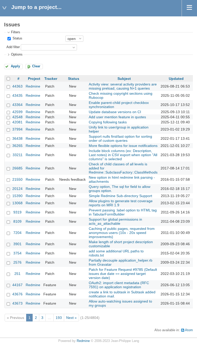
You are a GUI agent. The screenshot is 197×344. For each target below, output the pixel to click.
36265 (17, 146)
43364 (17, 105)
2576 (17, 262)
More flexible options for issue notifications (123, 146)
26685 (17, 168)
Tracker (50, 79)
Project (34, 79)
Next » (71, 318)
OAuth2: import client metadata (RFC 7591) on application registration (119, 285)
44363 (17, 86)
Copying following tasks (108, 122)
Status (17, 38)
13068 (17, 203)
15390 (17, 196)
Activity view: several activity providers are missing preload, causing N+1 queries (123, 86)
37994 (17, 129)
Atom (189, 330)
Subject (124, 79)
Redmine (33, 86)
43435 (17, 95)
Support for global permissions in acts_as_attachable (115, 221)
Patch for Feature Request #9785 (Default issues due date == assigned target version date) (123, 273)
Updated (176, 79)
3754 (17, 253)
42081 (17, 122)
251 (17, 274)
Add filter (13, 47)
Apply (15, 66)
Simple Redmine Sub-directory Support (120, 196)
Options (17, 54)
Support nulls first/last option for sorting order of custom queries (120, 138)
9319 (17, 212)
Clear (36, 66)
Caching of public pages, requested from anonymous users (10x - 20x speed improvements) (122, 233)
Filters (15, 32)
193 (59, 318)
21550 (17, 179)
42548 (17, 117)
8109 (17, 221)
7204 (17, 233)
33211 (18, 155)
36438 (17, 138)
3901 (17, 244)
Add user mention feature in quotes (117, 117)
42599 (17, 112)
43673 (17, 303)
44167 (17, 285)
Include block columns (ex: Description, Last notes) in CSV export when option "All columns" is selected (123, 155)
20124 (17, 189)
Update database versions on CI (115, 112)
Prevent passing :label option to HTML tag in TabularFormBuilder (123, 212)
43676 (17, 294)
